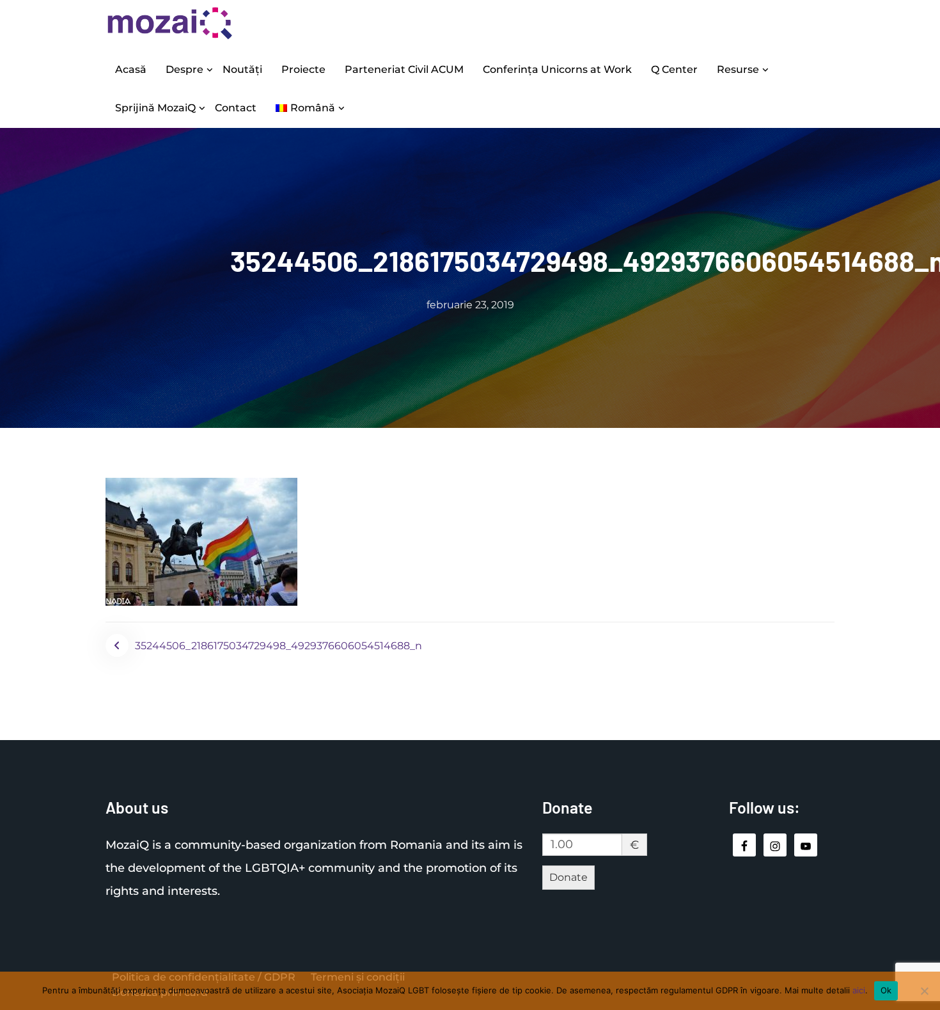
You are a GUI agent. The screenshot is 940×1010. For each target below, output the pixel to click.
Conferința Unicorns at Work (557, 69)
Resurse (738, 69)
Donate (568, 877)
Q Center (674, 69)
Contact (235, 108)
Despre (184, 69)
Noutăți (242, 69)
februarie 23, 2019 (470, 305)
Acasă (130, 69)
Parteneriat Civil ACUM (404, 69)
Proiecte (303, 69)
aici (858, 990)
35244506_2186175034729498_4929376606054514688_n (278, 646)
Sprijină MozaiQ (155, 108)
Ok (886, 990)
